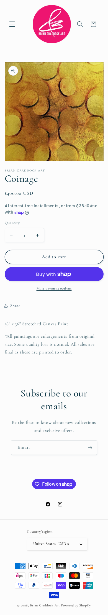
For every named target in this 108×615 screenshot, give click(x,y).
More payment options (54, 288)
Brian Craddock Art (45, 605)
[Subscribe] (90, 447)
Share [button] (15, 305)
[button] (12, 24)
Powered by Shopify (76, 605)
